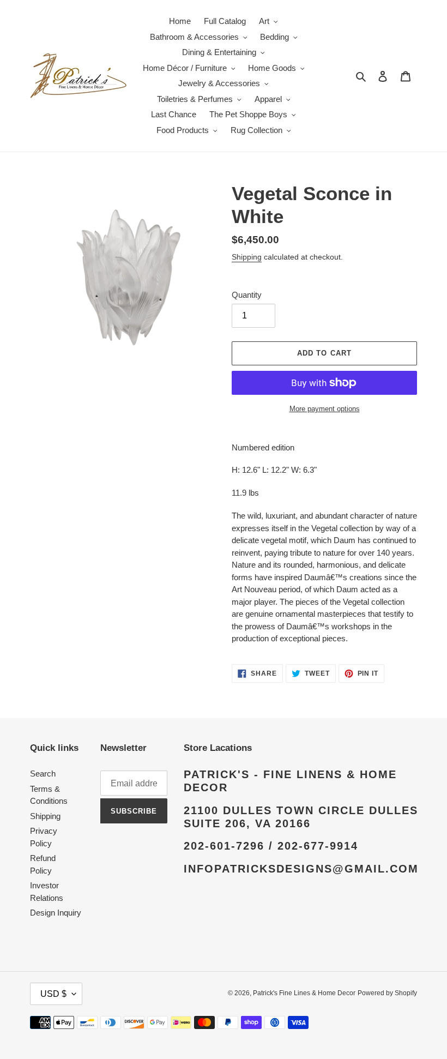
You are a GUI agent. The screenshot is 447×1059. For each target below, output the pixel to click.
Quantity (247, 294)
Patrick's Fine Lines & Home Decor (304, 993)
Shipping (247, 256)
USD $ (53, 993)
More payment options (324, 409)
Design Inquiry (55, 912)
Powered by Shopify (387, 993)
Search (43, 773)
